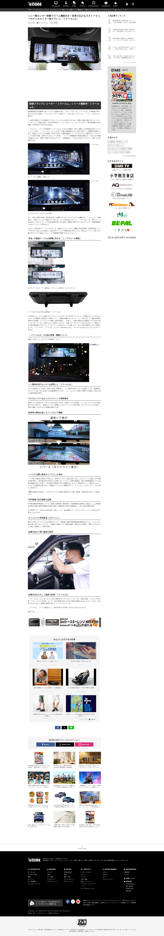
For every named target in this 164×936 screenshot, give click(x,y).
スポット (105, 872)
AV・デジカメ (32, 872)
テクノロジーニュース (34, 884)
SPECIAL (129, 881)
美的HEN (128, 891)
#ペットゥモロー (113, 152)
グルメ (83, 874)
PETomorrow (129, 888)
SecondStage (130, 884)
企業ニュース (130, 878)
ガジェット (31, 879)
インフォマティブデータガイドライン (111, 900)
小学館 (88, 902)
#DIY (122, 152)
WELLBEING (129, 886)
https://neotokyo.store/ (77, 607)
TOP (29, 10)
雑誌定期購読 (95, 902)
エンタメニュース (108, 879)
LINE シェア (71, 727)
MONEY (68, 869)
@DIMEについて (87, 900)
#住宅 (128, 152)
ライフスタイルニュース (88, 888)
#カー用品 (54, 22)
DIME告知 (126, 872)
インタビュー (51, 879)
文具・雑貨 (84, 879)
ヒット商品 (50, 877)
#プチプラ (111, 145)
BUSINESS (52, 869)
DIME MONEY (68, 872)
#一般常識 (111, 141)
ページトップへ (82, 848)
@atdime (46, 744)
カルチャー (106, 874)
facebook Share (58, 727)
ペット (83, 886)
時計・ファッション (86, 881)
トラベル (83, 877)
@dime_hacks (85, 744)
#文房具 (123, 148)
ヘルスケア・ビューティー (88, 884)
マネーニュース (68, 881)
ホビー (104, 877)
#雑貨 (129, 148)
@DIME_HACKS (66, 744)
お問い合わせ (125, 900)
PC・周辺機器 (32, 881)
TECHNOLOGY (35, 869)
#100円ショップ (122, 141)
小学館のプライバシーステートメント (109, 902)
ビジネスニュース (52, 881)
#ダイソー (120, 145)
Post (64, 727)
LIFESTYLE (87, 869)
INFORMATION (131, 869)
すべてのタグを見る (129, 156)
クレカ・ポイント (69, 879)
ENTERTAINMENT (111, 869)
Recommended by (84, 719)
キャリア (49, 872)
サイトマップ (96, 900)
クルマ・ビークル (50, 10)
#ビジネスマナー (113, 148)
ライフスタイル (38, 10)
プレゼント (127, 874)
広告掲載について (125, 902)
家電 (29, 877)
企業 (48, 874)
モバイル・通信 (32, 874)
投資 (65, 874)
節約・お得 (67, 877)
